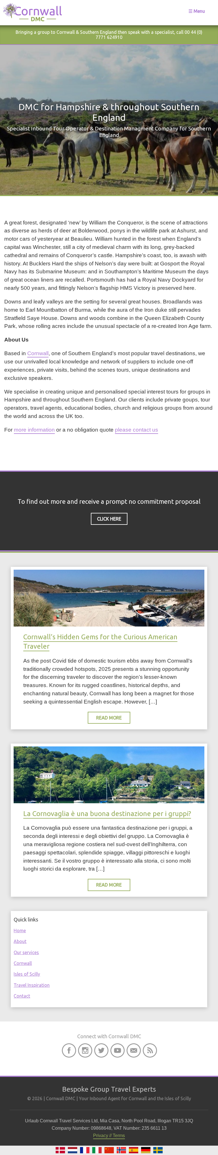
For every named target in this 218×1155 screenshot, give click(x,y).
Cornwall (38, 353)
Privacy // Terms (109, 1135)
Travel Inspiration (32, 985)
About (20, 941)
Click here (109, 518)
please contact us (136, 430)
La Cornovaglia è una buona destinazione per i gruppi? (107, 813)
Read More (109, 717)
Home (20, 930)
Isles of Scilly (27, 974)
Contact (22, 995)
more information (34, 430)
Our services (26, 952)
